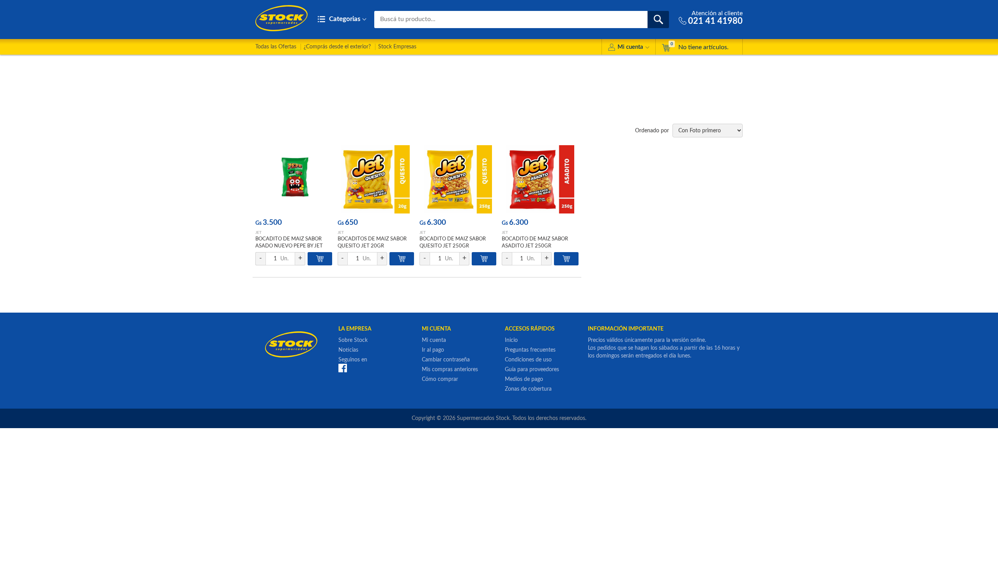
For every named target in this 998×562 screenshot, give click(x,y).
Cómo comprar (440, 379)
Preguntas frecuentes (530, 350)
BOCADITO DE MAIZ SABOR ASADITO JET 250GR (535, 243)
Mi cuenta (630, 47)
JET (258, 233)
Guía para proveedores (532, 369)
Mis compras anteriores (450, 369)
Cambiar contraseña (446, 360)
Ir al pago (433, 350)
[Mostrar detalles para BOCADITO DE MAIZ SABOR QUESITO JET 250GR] (457, 179)
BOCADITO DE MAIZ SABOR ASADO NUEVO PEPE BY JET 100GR (289, 246)
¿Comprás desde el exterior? (337, 47)
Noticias (348, 350)
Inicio (511, 340)
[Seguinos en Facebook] (342, 368)
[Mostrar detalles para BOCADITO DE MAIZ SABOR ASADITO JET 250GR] (540, 179)
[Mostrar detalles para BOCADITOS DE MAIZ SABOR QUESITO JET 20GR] (376, 179)
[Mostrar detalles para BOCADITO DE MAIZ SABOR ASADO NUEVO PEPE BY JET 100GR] (293, 179)
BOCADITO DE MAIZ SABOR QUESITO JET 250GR (452, 243)
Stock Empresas (397, 47)
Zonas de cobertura (528, 389)
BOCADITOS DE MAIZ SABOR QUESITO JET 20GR (372, 243)
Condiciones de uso (528, 360)
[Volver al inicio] (281, 18)
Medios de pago (524, 379)
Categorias (343, 19)
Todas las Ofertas (275, 47)
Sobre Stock (353, 340)
